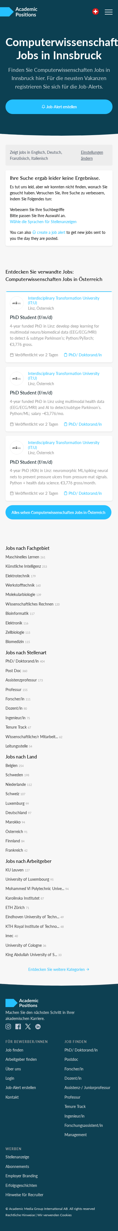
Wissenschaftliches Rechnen (32, 604)
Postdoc (71, 1059)
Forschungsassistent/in (83, 1125)
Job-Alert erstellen (61, 106)
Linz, (32, 308)
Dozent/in (16, 708)
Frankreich (16, 850)
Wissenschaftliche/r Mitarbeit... (33, 736)
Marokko (15, 822)
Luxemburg (17, 803)
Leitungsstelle (18, 746)
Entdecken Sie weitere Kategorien (57, 969)
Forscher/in (17, 698)
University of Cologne (25, 945)
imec (11, 935)
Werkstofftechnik (23, 585)
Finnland (14, 840)
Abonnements (17, 1166)
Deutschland (18, 812)
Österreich (45, 308)
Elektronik (16, 623)
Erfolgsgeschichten (21, 1185)
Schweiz (15, 793)
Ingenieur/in (17, 717)
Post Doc (16, 670)
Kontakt (12, 1097)
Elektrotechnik (20, 575)
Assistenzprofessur (24, 680)
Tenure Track (18, 727)
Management (75, 1134)
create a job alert (51, 232)
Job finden (14, 1050)
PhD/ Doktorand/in (85, 354)
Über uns (13, 1068)
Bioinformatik (20, 613)
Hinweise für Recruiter (24, 1194)
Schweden (17, 774)
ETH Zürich (17, 907)
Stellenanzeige (17, 1156)
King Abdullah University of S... (33, 954)
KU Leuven (17, 869)
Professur (16, 689)
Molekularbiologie (23, 594)
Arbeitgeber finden (21, 1059)
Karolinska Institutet (24, 898)
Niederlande (18, 784)
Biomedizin (17, 641)
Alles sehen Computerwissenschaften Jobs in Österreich (58, 512)
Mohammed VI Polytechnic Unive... (37, 888)
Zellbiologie (17, 632)
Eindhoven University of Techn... (34, 916)
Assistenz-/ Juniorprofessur (87, 1087)
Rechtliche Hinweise (20, 1214)
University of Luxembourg (29, 879)
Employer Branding (21, 1175)
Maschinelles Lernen (25, 556)
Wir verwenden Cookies (54, 1214)
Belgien (14, 765)
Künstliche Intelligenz (26, 566)
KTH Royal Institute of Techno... (34, 926)
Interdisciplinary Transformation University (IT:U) (63, 300)
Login (9, 1078)
